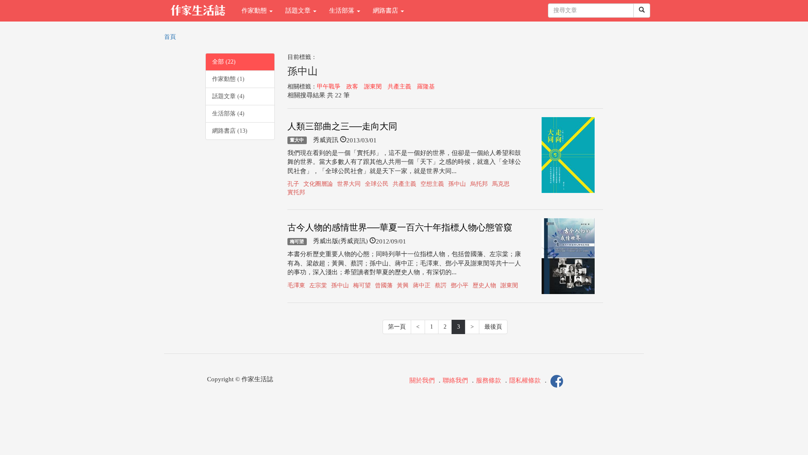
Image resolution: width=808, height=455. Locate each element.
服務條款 (488, 380)
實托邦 (296, 192)
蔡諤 (441, 285)
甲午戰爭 (328, 86)
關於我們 (422, 380)
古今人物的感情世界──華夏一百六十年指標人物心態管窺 (399, 227)
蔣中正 (422, 285)
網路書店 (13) (229, 131)
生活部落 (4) (228, 113)
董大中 (297, 140)
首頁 (170, 37)
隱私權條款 (525, 380)
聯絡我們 (455, 380)
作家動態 (255, 10)
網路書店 (386, 10)
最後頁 (493, 327)
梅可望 (297, 241)
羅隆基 (426, 86)
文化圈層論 (318, 184)
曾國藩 (384, 285)
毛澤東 (296, 285)
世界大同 (349, 184)
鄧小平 (459, 285)
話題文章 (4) (228, 96)
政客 (352, 86)
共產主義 (399, 86)
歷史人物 (484, 285)
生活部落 (342, 10)
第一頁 (397, 327)
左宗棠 (318, 285)
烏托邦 (479, 184)
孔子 (293, 184)
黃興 (403, 285)
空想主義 (432, 184)
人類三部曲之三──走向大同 (342, 126)
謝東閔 (373, 86)
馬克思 (501, 184)
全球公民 (376, 184)
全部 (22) (224, 62)
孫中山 (457, 184)
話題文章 (298, 10)
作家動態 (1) (228, 79)
